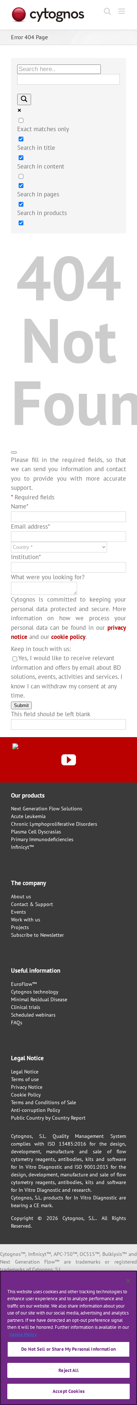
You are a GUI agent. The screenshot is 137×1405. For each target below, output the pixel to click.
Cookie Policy (26, 1094)
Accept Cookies (68, 1391)
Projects (20, 927)
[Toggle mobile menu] (122, 11)
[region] (68, 1338)
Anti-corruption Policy (35, 1110)
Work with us (25, 919)
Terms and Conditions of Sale (43, 1102)
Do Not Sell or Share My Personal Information (68, 1349)
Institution (26, 557)
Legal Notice (24, 1071)
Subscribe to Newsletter (37, 935)
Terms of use (25, 1079)
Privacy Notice (26, 1087)
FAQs (16, 1022)
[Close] (128, 1281)
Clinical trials (25, 1007)
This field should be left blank (50, 714)
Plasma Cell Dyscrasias (36, 831)
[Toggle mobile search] (107, 11)
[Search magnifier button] (24, 99)
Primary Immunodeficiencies (42, 839)
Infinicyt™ (22, 847)
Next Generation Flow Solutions (46, 808)
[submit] (14, 452)
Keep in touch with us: (41, 649)
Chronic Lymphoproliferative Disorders (54, 824)
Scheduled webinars (33, 1015)
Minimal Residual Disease (39, 999)
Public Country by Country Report (48, 1117)
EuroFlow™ (24, 984)
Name (19, 506)
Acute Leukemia (28, 816)
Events (18, 912)
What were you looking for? (47, 577)
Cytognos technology (34, 991)
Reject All (68, 1370)
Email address (30, 526)
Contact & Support (32, 904)
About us (21, 896)
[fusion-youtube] (68, 760)
